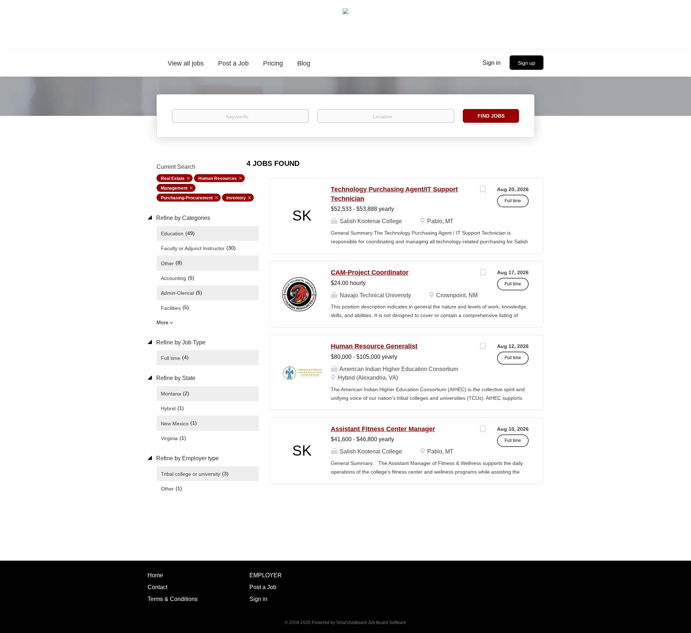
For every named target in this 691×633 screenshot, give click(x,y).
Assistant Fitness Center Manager (383, 429)
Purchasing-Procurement (187, 197)
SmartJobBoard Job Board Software (371, 622)
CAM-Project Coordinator (369, 272)
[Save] (482, 190)
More (162, 322)
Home (155, 575)
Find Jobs (491, 116)
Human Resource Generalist (374, 346)
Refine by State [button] (175, 378)
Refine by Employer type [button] (187, 458)
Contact (157, 587)
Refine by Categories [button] (182, 218)
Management (174, 188)
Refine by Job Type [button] (180, 342)
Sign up (526, 63)
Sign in (492, 63)
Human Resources (217, 178)
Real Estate (173, 178)
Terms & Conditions (173, 599)
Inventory (236, 197)
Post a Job (262, 587)
